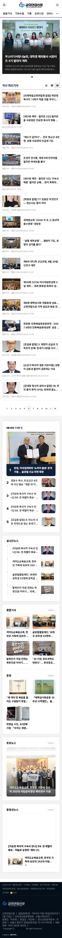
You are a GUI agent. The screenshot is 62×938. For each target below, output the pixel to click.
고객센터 (5, 893)
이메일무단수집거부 (37, 889)
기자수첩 (19, 13)
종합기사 (7, 13)
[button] (30, 77)
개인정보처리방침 (8, 889)
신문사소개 (6, 885)
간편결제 (35, 885)
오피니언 (39, 13)
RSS (15, 893)
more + (51, 610)
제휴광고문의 (17, 885)
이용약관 (54, 885)
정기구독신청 (45, 885)
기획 (29, 13)
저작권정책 (50, 889)
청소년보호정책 (23, 889)
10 (46, 408)
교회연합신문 (20, 928)
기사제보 (26, 885)
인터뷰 (50, 13)
